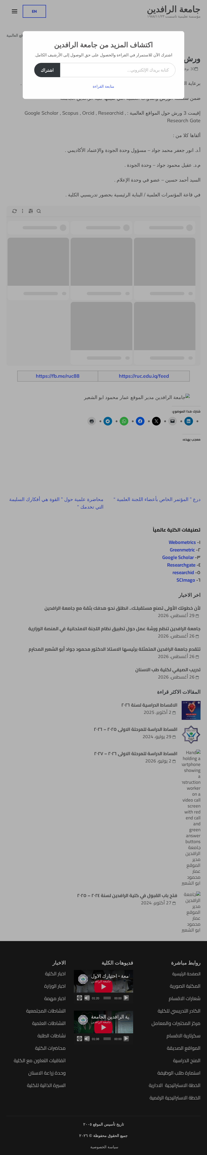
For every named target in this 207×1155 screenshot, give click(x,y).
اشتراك (47, 70)
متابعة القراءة (103, 86)
